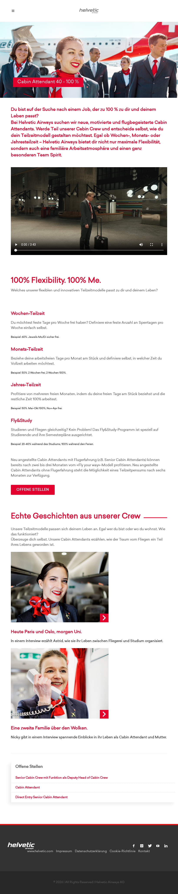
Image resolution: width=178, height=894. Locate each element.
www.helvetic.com (40, 851)
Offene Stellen (32, 490)
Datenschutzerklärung (91, 851)
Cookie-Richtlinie (122, 851)
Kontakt (144, 851)
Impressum (64, 851)
